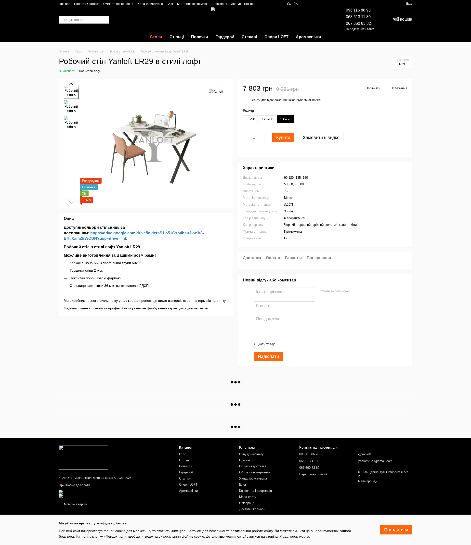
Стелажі (249, 37)
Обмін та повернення (118, 4)
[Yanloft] (216, 91)
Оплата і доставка (86, 4)
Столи (156, 37)
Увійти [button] (256, 100)
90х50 (250, 119)
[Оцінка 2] (291, 344)
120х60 (267, 119)
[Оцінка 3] (299, 344)
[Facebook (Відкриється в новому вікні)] (274, 4)
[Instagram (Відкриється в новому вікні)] (262, 4)
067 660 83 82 (358, 23)
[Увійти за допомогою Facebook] (355, 291)
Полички (199, 37)
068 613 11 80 (358, 17)
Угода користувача (150, 4)
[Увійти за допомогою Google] (363, 291)
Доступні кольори (243, 4)
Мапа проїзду (367, 481)
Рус (295, 3)
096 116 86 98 (358, 10)
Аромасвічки (308, 37)
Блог (170, 4)
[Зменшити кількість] (246, 137)
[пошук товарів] (105, 20)
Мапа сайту (247, 497)
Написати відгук (90, 71)
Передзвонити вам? (360, 29)
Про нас (64, 4)
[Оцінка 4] (307, 344)
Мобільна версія (75, 504)
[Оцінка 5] (315, 344)
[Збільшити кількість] (261, 137)
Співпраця (219, 4)
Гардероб (224, 37)
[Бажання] (385, 4)
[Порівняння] (393, 4)
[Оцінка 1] (283, 344)
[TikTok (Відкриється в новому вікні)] (268, 4)
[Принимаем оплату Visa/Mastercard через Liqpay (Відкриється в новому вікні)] (95, 491)
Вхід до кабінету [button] (251, 454)
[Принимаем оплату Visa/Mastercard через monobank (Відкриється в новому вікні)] (97, 495)
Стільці (177, 37)
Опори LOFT (276, 37)
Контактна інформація (193, 4)
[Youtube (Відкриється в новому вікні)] (280, 4)
